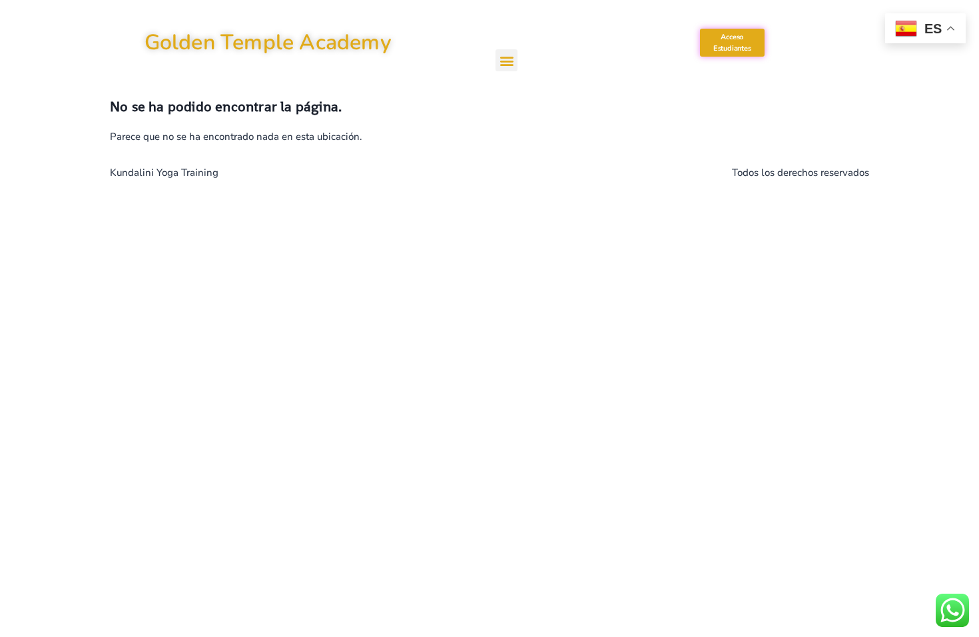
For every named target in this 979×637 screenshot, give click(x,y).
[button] (506, 60)
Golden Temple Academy (268, 42)
